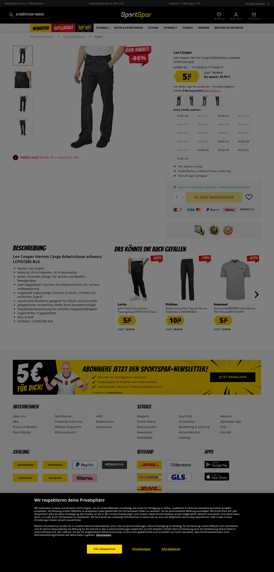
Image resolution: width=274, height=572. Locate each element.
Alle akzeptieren (104, 549)
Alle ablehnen (171, 549)
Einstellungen (141, 549)
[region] (137, 532)
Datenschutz (103, 534)
